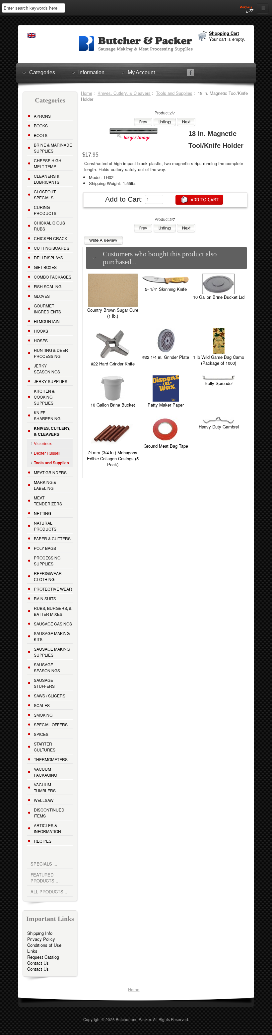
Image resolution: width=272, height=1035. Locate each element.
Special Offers (51, 724)
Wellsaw (43, 800)
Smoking (43, 715)
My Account (141, 72)
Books (41, 125)
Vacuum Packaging (45, 772)
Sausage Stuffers (44, 683)
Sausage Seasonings (47, 667)
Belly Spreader (219, 383)
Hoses (41, 340)
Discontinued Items (49, 812)
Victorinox (43, 443)
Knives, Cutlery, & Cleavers (124, 93)
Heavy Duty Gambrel (219, 426)
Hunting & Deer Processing (51, 353)
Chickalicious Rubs (49, 225)
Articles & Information (47, 828)
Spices (41, 734)
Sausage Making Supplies (52, 652)
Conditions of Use (44, 945)
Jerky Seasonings (47, 368)
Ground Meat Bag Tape (166, 446)
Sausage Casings (53, 623)
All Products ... (50, 891)
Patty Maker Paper (166, 405)
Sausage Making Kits (52, 636)
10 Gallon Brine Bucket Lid (218, 297)
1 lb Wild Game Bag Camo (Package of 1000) (218, 360)
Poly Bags (45, 548)
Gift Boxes (45, 267)
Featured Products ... (45, 878)
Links (32, 951)
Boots (40, 135)
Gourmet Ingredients (47, 308)
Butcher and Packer (133, 1019)
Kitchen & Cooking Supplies (44, 397)
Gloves (42, 296)
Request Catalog (43, 957)
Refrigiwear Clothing (48, 576)
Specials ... (44, 864)
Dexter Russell (47, 453)
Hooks (41, 331)
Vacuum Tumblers (45, 787)
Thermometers (51, 759)
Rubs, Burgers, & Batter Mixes (53, 611)
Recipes (42, 841)
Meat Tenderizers (48, 500)
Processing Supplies (47, 560)
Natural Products (45, 526)
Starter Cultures (44, 746)
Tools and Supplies (174, 93)
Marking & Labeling (45, 485)
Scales (42, 705)
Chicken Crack (50, 238)
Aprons (42, 116)
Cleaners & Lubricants (46, 179)
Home (86, 93)
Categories (42, 72)
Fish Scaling (47, 286)
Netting (42, 513)
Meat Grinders (50, 472)
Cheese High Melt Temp (47, 163)
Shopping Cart (224, 33)
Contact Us (38, 963)
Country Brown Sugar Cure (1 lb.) (112, 313)
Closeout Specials (45, 194)
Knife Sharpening (47, 415)
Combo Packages (52, 277)
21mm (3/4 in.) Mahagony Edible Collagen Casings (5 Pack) (113, 458)
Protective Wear (53, 589)
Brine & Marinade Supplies (53, 148)
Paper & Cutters (52, 538)
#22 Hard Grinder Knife (113, 363)
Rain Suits (45, 598)
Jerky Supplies (50, 381)
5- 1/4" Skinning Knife (166, 289)
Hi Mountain (47, 321)
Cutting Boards (51, 248)
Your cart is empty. (227, 39)
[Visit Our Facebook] (190, 72)
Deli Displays (48, 257)
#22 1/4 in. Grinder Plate (165, 357)
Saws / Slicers (49, 695)
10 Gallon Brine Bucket (113, 405)
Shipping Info (39, 933)
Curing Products (45, 210)
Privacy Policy (41, 939)
